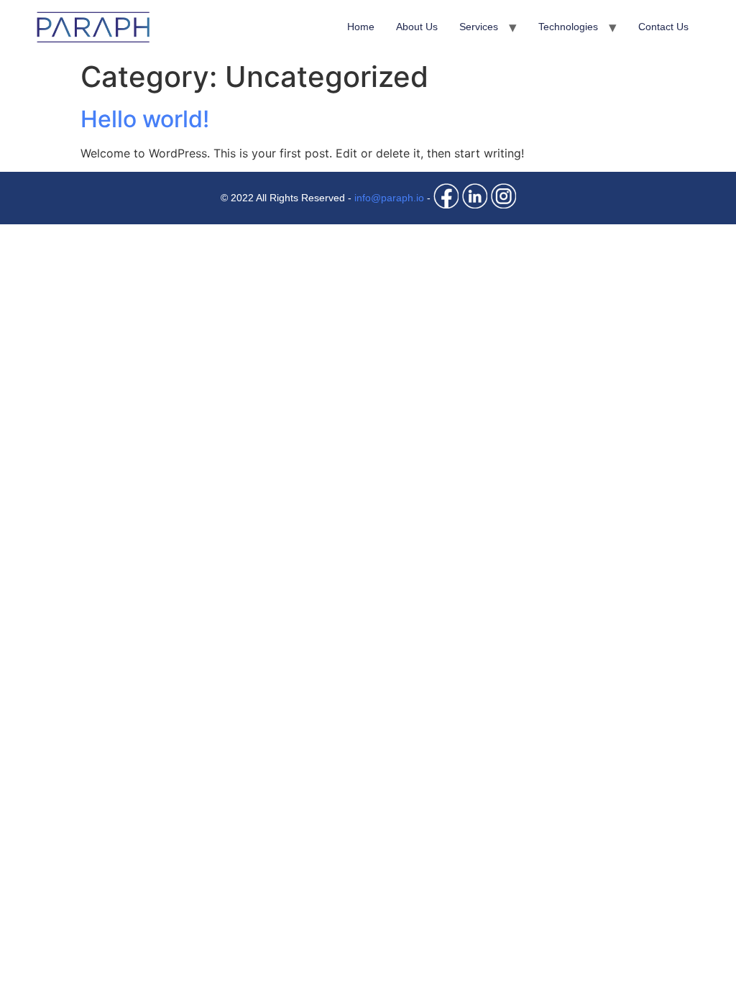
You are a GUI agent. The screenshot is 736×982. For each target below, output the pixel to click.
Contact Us (663, 26)
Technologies (568, 26)
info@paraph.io (389, 197)
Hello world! (144, 119)
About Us (417, 26)
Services (478, 26)
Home (360, 26)
